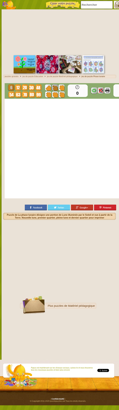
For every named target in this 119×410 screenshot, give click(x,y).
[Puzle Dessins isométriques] (93, 73)
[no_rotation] (101, 90)
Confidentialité (58, 399)
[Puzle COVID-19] (47, 73)
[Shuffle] (94, 90)
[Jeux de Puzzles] (9, 4)
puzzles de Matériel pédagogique (74, 305)
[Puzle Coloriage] (70, 73)
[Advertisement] (59, 32)
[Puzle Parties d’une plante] (24, 73)
